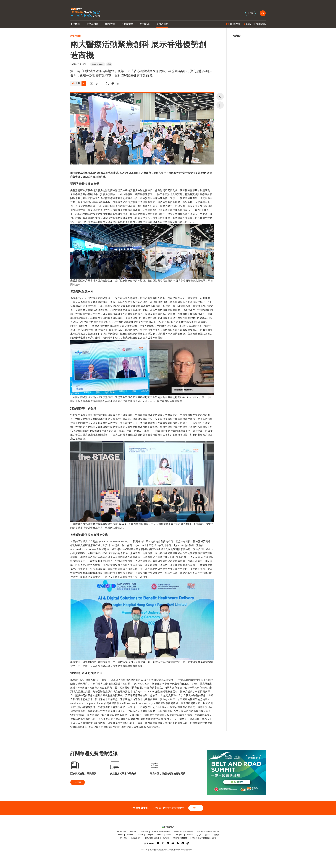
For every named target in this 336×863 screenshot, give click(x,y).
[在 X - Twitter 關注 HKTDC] (163, 843)
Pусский (190, 835)
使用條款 (123, 838)
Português (179, 835)
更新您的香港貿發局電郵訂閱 (208, 831)
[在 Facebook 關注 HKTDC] (158, 843)
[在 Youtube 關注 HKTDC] (183, 843)
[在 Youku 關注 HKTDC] (188, 843)
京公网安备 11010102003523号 (204, 838)
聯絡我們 (144, 831)
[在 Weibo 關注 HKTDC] (173, 843)
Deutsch (130, 835)
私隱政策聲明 (136, 838)
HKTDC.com (121, 831)
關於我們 (133, 831)
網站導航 (166, 838)
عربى (199, 835)
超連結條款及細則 (152, 838)
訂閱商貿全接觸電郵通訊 (183, 831)
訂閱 (79, 782)
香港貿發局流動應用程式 (161, 831)
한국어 (207, 835)
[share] (220, 96)
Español (140, 835)
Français (150, 835)
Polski (168, 835)
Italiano (159, 835)
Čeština (120, 835)
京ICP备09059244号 (180, 838)
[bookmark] (220, 105)
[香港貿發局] (168, 826)
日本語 (216, 835)
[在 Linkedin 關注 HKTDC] (168, 843)
